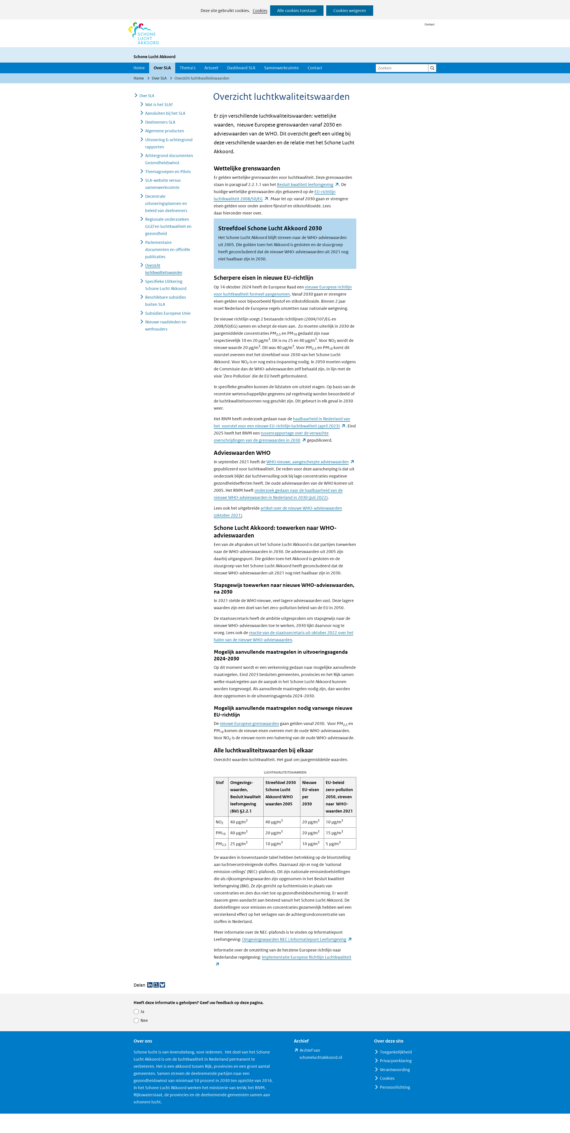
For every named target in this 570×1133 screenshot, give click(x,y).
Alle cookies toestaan (296, 10)
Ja (142, 1011)
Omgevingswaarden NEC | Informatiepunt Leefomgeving (297, 939)
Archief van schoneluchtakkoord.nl (327, 1054)
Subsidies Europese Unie (168, 313)
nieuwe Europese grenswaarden (249, 723)
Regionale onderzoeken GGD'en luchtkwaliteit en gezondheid (168, 226)
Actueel (211, 67)
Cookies (260, 10)
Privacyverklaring (396, 1060)
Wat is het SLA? (159, 104)
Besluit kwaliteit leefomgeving (308, 184)
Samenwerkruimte (281, 67)
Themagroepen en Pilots (168, 171)
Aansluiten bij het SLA (165, 113)
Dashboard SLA (241, 67)
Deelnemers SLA (160, 122)
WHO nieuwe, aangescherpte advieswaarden (310, 461)
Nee (144, 1020)
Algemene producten (164, 130)
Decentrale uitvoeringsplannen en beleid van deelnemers (166, 203)
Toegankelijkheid (396, 1052)
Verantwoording (395, 1069)
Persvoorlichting (395, 1087)
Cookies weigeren (349, 10)
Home (139, 67)
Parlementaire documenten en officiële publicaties (167, 249)
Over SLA (162, 67)
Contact (430, 24)
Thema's (187, 67)
